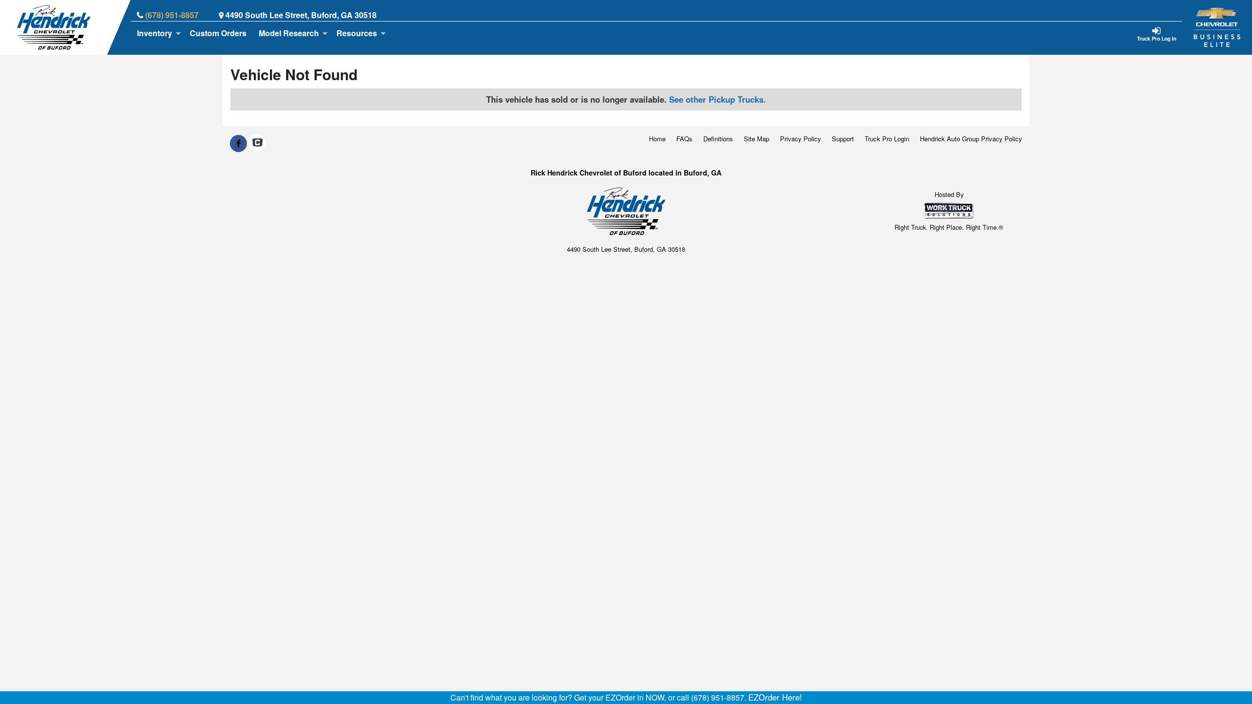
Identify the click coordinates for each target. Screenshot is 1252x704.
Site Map (756, 138)
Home (657, 138)
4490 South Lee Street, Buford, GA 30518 (301, 15)
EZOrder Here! (775, 697)
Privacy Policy (800, 138)
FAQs (684, 138)
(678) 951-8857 (172, 15)
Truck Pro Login (887, 138)
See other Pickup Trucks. (717, 99)
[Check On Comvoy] (257, 143)
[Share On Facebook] (238, 143)
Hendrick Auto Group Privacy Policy (971, 138)
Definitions (718, 138)
